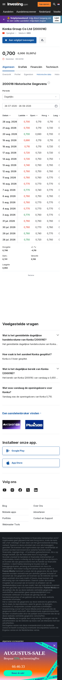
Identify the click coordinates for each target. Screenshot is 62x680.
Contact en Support (43, 518)
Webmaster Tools (11, 524)
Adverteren (39, 512)
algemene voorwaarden (13, 641)
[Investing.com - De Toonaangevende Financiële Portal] (18, 4)
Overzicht (6, 74)
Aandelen (8, 11)
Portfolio (6, 518)
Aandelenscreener (26, 11)
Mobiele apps (9, 512)
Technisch (52, 66)
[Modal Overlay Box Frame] (28, 661)
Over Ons (38, 506)
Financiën (36, 66)
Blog (4, 506)
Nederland (44, 11)
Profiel (17, 74)
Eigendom (28, 74)
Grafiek (22, 66)
